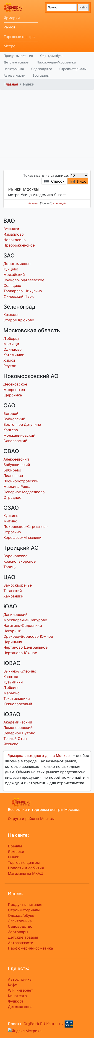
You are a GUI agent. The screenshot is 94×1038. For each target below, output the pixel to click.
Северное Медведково (24, 492)
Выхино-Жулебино (19, 671)
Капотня (10, 676)
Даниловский (15, 614)
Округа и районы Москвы (31, 818)
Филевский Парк (18, 296)
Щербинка (12, 395)
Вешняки (11, 229)
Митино (10, 521)
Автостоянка (19, 979)
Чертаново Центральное (25, 647)
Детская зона (20, 1006)
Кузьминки (13, 682)
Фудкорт (16, 1001)
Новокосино (14, 239)
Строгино (12, 532)
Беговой (10, 413)
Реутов (9, 365)
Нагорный (12, 631)
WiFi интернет (20, 990)
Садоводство (41, 69)
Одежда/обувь (51, 56)
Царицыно (12, 642)
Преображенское (19, 245)
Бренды (15, 846)
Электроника (14, 69)
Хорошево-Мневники (22, 537)
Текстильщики (16, 698)
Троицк (10, 566)
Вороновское (15, 556)
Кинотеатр (17, 995)
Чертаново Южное (20, 652)
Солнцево (12, 285)
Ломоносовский (18, 727)
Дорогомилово (17, 263)
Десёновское (15, 384)
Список (58, 181)
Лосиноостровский (21, 481)
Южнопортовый (17, 704)
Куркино (10, 515)
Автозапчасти (14, 75)
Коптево (10, 430)
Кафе (12, 985)
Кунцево (10, 269)
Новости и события (26, 868)
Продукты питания (18, 56)
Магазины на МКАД (25, 873)
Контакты (54, 1023)
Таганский (12, 590)
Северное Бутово (19, 733)
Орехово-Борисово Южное (28, 636)
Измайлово (13, 234)
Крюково (11, 314)
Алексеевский (16, 459)
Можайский (14, 274)
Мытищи (11, 344)
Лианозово (13, 475)
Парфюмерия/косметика (56, 62)
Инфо (81, 181)
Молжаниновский (19, 435)
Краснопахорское (19, 561)
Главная (11, 84)
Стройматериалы (72, 69)
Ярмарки (12, 17)
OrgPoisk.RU (34, 1023)
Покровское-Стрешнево (25, 526)
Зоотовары (41, 75)
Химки (9, 360)
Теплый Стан (15, 738)
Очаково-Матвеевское (23, 280)
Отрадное (12, 497)
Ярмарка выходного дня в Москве (38, 755)
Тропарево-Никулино (22, 291)
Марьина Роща (16, 486)
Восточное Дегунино (22, 424)
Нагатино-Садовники (22, 625)
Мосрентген (14, 389)
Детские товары (16, 62)
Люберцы (11, 338)
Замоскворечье (17, 585)
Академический (17, 722)
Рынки (9, 27)
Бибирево (12, 470)
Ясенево (10, 744)
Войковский (14, 419)
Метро (10, 46)
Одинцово (12, 349)
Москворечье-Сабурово (25, 620)
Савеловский (15, 440)
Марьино (11, 693)
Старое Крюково (18, 320)
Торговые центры (19, 36)
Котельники (13, 355)
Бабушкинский (16, 464)
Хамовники (13, 596)
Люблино (11, 687)
